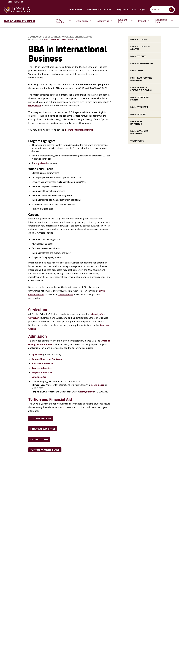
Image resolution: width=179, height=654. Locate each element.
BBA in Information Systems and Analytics (140, 89)
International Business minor (79, 129)
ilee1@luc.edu (97, 384)
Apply (142, 10)
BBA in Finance (136, 71)
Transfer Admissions (42, 368)
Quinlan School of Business (19, 20)
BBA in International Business (60, 39)
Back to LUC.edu (15, 2)
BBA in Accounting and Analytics (140, 48)
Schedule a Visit (39, 376)
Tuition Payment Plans (44, 449)
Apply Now (37, 354)
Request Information (42, 372)
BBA (41, 39)
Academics (67, 37)
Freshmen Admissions (42, 363)
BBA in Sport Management (136, 123)
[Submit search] (171, 9)
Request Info (123, 10)
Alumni (107, 10)
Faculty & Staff (94, 10)
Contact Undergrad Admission (47, 359)
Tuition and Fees (40, 418)
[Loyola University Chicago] (17, 10)
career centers (65, 294)
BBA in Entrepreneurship (141, 64)
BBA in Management (139, 107)
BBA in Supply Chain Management (139, 132)
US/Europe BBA (137, 141)
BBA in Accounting (138, 39)
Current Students (76, 10)
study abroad (34, 105)
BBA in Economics (138, 56)
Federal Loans (39, 439)
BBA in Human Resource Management (141, 79)
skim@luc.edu (87, 391)
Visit (134, 10)
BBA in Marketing (138, 114)
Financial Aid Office (42, 428)
